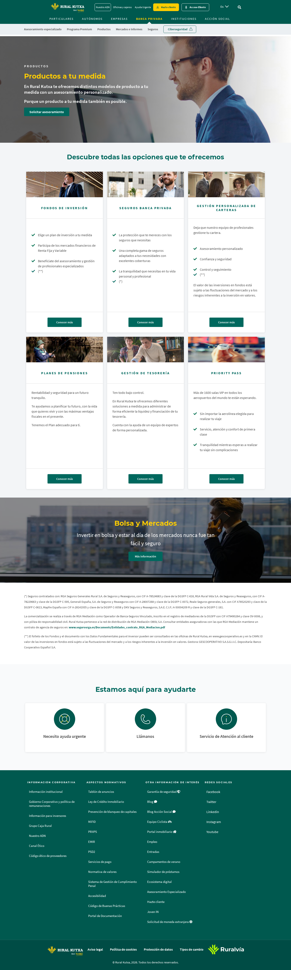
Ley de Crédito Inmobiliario (106, 802)
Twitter (211, 802)
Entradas (153, 852)
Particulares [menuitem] (61, 19)
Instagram (213, 822)
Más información (145, 556)
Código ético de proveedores (47, 856)
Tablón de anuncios (101, 792)
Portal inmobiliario (160, 832)
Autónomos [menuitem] (92, 19)
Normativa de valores (102, 872)
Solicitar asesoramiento (46, 112)
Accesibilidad (97, 896)
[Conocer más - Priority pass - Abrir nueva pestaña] (226, 349)
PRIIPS (92, 832)
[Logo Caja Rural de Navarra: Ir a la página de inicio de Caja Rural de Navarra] (67, 7)
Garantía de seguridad (162, 792)
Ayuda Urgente (143, 7)
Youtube (212, 832)
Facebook (213, 792)
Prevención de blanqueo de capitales (112, 812)
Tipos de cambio (191, 949)
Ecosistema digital (159, 882)
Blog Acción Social (160, 812)
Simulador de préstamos (163, 872)
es (221, 7)
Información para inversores (47, 816)
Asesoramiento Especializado (166, 892)
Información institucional (46, 792)
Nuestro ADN (103, 7)
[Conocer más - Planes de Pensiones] (64, 349)
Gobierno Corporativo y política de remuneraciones (52, 804)
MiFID (92, 822)
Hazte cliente (168, 7)
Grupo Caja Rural (40, 826)
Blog (150, 802)
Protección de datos (158, 949)
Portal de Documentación (105, 916)
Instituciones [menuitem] (183, 19)
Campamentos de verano (163, 862)
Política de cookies (123, 949)
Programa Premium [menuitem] (79, 29)
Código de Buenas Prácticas (106, 906)
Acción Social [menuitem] (217, 19)
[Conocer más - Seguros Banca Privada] (145, 184)
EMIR (91, 842)
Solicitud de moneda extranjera (168, 922)
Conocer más (64, 322)
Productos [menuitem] (104, 29)
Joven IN (153, 912)
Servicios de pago (99, 862)
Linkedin (212, 812)
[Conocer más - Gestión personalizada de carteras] (226, 184)
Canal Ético (36, 846)
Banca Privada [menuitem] (149, 19)
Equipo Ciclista (157, 822)
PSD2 (91, 852)
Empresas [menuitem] (119, 19)
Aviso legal (95, 949)
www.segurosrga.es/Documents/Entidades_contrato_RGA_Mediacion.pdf (117, 627)
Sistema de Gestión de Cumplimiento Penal (112, 884)
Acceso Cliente (198, 7)
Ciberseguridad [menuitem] (177, 29)
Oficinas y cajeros (122, 7)
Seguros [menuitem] (153, 29)
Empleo (152, 842)
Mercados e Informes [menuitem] (129, 29)
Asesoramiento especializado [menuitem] (43, 29)
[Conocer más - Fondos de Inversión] (64, 184)
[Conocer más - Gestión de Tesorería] (145, 349)
